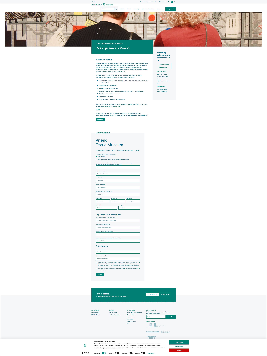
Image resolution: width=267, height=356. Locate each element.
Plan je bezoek (153, 294)
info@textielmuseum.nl (115, 314)
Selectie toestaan (179, 346)
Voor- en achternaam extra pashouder (105, 217)
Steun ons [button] (160, 9)
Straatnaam (99, 198)
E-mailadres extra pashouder (103, 224)
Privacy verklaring (131, 321)
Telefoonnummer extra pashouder (104, 231)
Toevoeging (129, 198)
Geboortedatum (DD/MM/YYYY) (104, 191)
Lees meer (100, 119)
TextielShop (130, 319)
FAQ (160, 1)
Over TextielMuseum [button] (148, 9)
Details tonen (151, 353)
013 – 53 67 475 (113, 312)
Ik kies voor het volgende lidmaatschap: (106, 154)
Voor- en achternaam (101, 171)
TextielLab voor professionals (146, 1)
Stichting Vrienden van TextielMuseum (164, 66)
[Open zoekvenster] (169, 2)
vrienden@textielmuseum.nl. (112, 106)
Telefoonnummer (100, 184)
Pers (156, 1)
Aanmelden (170, 316)
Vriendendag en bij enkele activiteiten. (113, 71)
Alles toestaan (179, 342)
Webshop (164, 1)
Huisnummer (114, 198)
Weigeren (179, 350)
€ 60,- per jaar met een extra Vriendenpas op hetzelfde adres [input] (113, 159)
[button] (170, 9)
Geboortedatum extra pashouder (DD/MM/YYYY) (108, 238)
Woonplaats (121, 205)
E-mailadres (99, 177)
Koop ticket (170, 9)
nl (172, 1)
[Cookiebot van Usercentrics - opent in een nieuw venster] (85, 353)
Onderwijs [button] (136, 9)
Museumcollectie (131, 314)
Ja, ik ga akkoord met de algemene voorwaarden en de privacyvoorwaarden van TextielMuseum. (119, 269)
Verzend (99, 274)
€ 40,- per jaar (101, 156)
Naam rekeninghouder (101, 255)
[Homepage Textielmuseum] (102, 4)
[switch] (117, 353)
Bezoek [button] (129, 9)
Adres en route (130, 317)
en (174, 1)
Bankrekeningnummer (101, 249)
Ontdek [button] (122, 9)
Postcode (98, 205)
